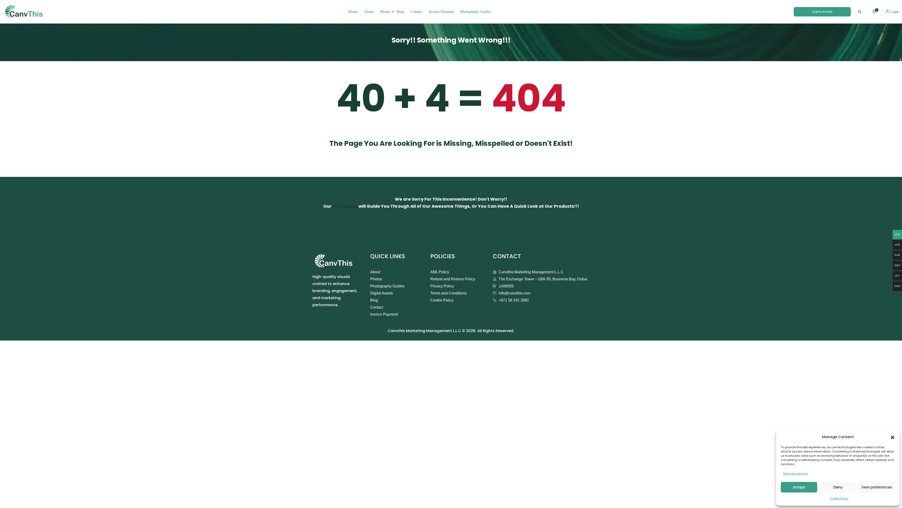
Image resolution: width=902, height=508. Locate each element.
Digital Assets (822, 11)
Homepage (345, 206)
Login (894, 12)
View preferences (876, 487)
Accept (799, 487)
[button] (892, 437)
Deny (838, 487)
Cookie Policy (839, 498)
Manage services (795, 474)
